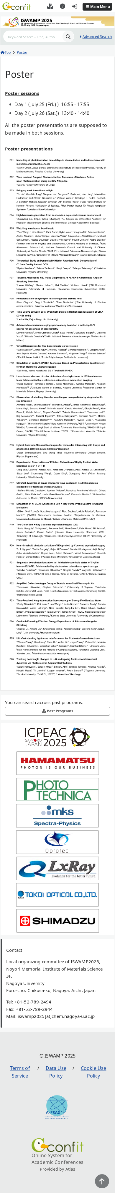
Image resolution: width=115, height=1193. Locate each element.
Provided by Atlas (57, 1169)
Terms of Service (20, 1072)
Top (8, 52)
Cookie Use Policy (93, 1072)
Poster (22, 52)
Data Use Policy (56, 1072)
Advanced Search (97, 36)
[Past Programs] (50, 7)
